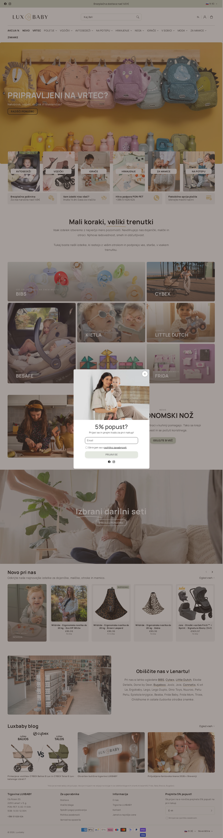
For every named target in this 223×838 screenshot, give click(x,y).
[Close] (145, 374)
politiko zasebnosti (115, 447)
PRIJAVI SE (111, 454)
